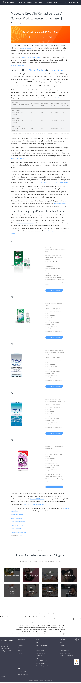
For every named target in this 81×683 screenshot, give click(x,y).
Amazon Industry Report (66, 655)
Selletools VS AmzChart (17, 525)
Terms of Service (41, 653)
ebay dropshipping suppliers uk (35, 504)
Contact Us (39, 655)
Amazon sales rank (27, 48)
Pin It (59, 614)
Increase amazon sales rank (18, 532)
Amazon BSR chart (16, 528)
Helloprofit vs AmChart (17, 514)
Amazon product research (18, 521)
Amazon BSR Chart (59, 204)
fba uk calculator (54, 98)
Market (41, 2)
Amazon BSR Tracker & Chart (32, 57)
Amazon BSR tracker (18, 158)
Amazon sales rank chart (25, 223)
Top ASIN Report (64, 650)
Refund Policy (40, 648)
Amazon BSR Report (65, 653)
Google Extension (41, 663)
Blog (61, 648)
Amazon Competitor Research (44, 666)
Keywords (20, 645)
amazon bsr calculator (18, 65)
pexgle (21, 535)
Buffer (48, 614)
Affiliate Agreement (41, 645)
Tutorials (62, 645)
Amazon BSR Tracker (37, 499)
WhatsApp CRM (22, 672)
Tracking (20, 653)
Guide (61, 643)
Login (70, 2)
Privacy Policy (40, 650)
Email (44, 614)
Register (75, 2)
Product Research (58, 70)
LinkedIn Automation (23, 674)
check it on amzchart (54, 290)
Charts (36, 2)
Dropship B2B (42, 182)
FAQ (37, 658)
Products (22, 2)
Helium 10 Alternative (42, 660)
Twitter (28, 614)
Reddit (33, 614)
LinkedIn (54, 614)
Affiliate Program (40, 643)
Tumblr (39, 614)
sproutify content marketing (58, 182)
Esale (19, 677)
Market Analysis (37, 70)
